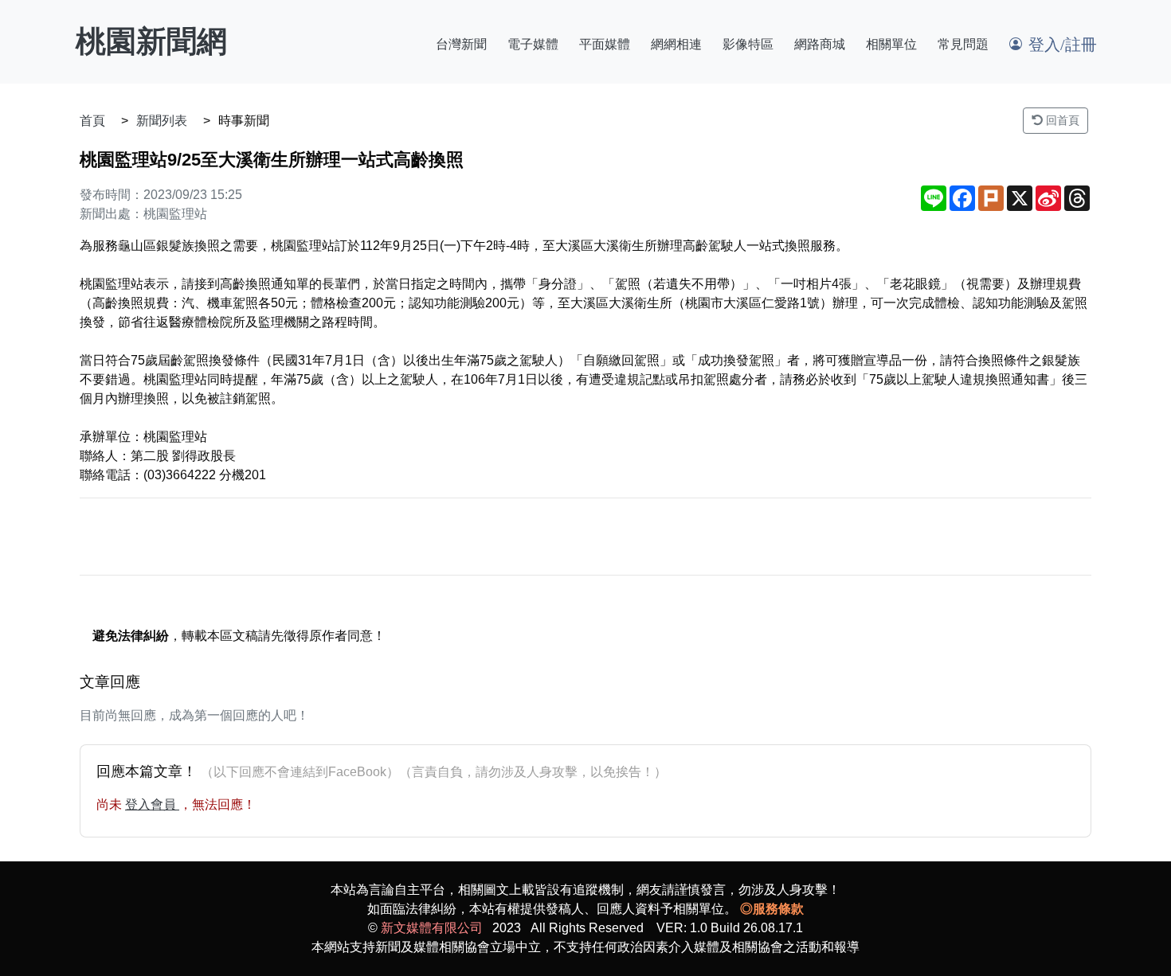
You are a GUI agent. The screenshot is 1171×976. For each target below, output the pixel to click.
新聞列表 (161, 120)
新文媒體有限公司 (432, 928)
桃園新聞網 (151, 41)
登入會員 (152, 804)
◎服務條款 (772, 908)
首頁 (92, 120)
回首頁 (1061, 120)
